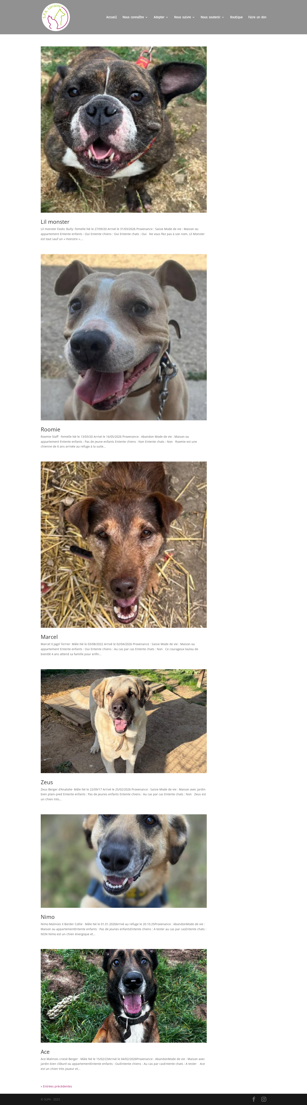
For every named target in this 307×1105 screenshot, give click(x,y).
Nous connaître (133, 17)
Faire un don (257, 17)
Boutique (236, 17)
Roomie (50, 429)
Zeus (47, 782)
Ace (45, 1051)
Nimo (48, 917)
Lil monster (55, 221)
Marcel (49, 637)
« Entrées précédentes (56, 1086)
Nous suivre (182, 17)
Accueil (111, 17)
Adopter (159, 17)
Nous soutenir (210, 17)
